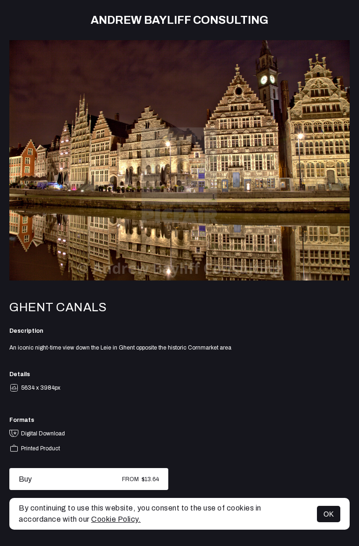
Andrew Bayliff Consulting (179, 20)
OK (328, 514)
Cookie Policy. (116, 519)
